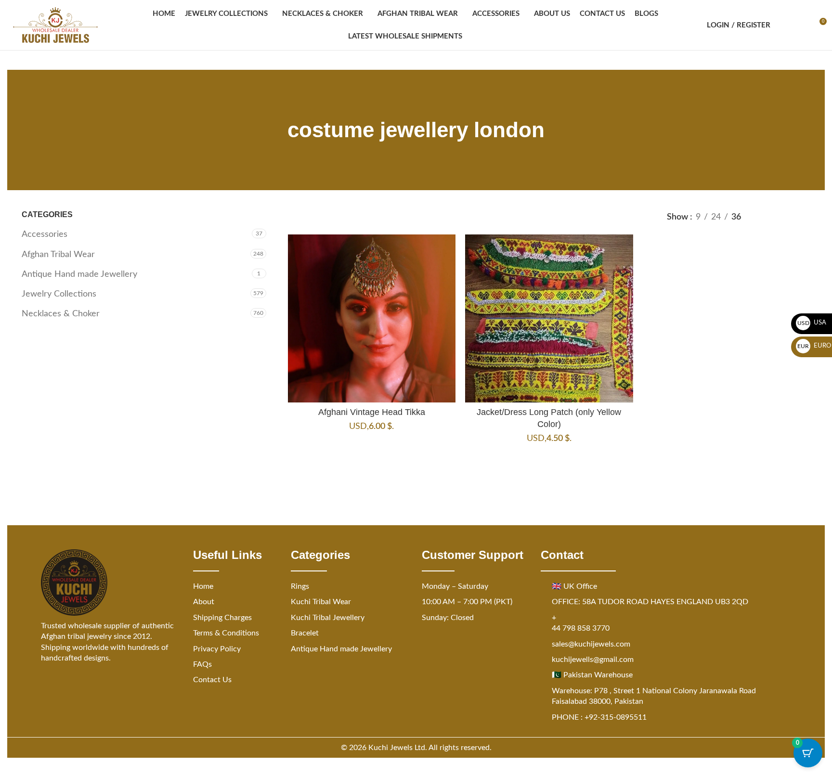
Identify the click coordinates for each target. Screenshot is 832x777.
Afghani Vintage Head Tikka (371, 412)
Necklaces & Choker (61, 314)
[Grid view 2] (765, 217)
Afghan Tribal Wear (58, 254)
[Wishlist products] (801, 25)
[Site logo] (55, 25)
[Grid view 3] (785, 217)
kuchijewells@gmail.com (593, 659)
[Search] (784, 25)
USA (812, 323)
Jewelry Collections (59, 294)
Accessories (44, 234)
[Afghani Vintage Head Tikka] (371, 318)
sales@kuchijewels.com (591, 644)
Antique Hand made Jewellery (79, 274)
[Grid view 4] (804, 217)
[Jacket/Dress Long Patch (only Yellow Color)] (549, 318)
